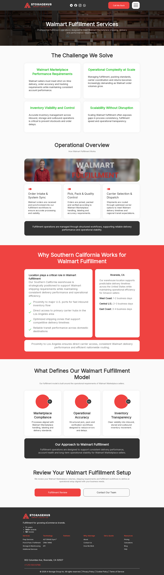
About (86, 539)
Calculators (128, 543)
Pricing (126, 539)
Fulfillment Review (57, 492)
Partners (66, 536)
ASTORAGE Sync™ (50, 539)
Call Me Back (119, 5)
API (44, 546)
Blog (126, 546)
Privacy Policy (88, 572)
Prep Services (28, 539)
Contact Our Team (106, 492)
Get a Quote (109, 536)
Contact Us (88, 543)
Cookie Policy (102, 572)
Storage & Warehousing (31, 546)
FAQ (125, 549)
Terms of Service (117, 572)
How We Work (89, 546)
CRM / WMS (47, 543)
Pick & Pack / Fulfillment (32, 543)
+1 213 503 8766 (32, 565)
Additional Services (30, 549)
